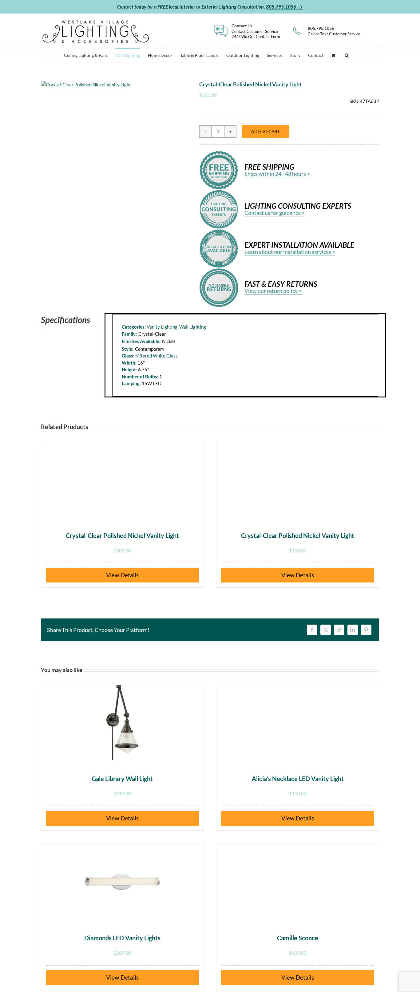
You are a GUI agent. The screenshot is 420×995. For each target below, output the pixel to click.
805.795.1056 (281, 7)
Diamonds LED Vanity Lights (122, 938)
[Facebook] (312, 630)
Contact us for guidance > (274, 212)
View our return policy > (273, 290)
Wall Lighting (192, 327)
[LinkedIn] (352, 630)
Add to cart (265, 131)
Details (130, 574)
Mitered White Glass (156, 355)
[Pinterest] (366, 630)
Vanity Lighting (162, 327)
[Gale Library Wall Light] (122, 722)
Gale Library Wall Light (122, 778)
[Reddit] (339, 630)
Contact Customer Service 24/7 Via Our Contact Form (256, 31)
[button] (347, 55)
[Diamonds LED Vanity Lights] (122, 881)
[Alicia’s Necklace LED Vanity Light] (297, 722)
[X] (325, 630)
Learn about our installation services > (289, 251)
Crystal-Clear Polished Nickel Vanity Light (122, 535)
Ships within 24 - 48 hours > (277, 173)
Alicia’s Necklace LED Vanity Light (298, 778)
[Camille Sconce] (297, 881)
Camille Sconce (297, 938)
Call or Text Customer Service (334, 31)
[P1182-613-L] (86, 84)
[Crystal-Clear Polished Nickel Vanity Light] (122, 479)
